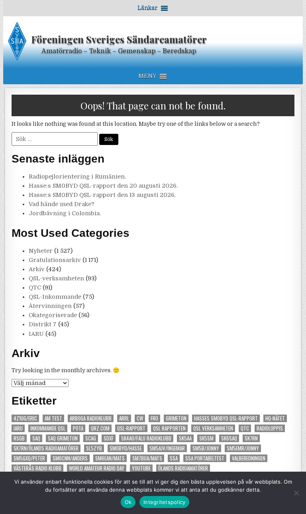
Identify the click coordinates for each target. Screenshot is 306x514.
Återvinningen (50, 306)
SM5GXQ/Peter (29, 458)
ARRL (124, 418)
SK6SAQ (229, 438)
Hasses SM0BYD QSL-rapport (226, 418)
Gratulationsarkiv (55, 260)
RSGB (19, 438)
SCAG (90, 438)
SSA (174, 458)
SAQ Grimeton (63, 438)
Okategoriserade (53, 315)
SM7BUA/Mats (147, 458)
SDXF (109, 438)
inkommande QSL (47, 428)
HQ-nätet (275, 418)
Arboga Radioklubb (91, 418)
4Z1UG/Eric (25, 418)
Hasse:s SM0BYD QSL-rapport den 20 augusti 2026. (103, 186)
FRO (154, 418)
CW (140, 418)
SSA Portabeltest (204, 458)
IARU (36, 334)
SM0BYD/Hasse (126, 448)
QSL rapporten (169, 428)
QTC (35, 287)
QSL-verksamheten (56, 278)
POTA (78, 428)
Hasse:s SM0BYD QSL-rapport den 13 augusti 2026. (102, 195)
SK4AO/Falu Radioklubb (146, 438)
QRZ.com (100, 428)
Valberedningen (248, 458)
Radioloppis (270, 428)
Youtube (141, 468)
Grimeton (176, 418)
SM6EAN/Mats (110, 458)
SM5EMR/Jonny (243, 448)
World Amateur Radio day (96, 468)
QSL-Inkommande (55, 297)
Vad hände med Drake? (61, 204)
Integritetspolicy (164, 502)
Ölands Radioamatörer (183, 468)
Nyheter (41, 251)
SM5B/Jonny (205, 448)
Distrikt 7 (43, 324)
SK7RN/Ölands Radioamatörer (46, 448)
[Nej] (296, 493)
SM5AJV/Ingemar (167, 448)
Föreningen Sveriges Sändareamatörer (119, 39)
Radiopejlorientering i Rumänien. (77, 176)
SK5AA (185, 438)
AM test (53, 418)
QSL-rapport (131, 428)
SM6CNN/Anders (70, 458)
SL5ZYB (94, 448)
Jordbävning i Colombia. (65, 213)
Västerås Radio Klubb (37, 468)
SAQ (36, 438)
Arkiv (37, 269)
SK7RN (251, 438)
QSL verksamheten (213, 428)
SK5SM (206, 438)
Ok (128, 502)
